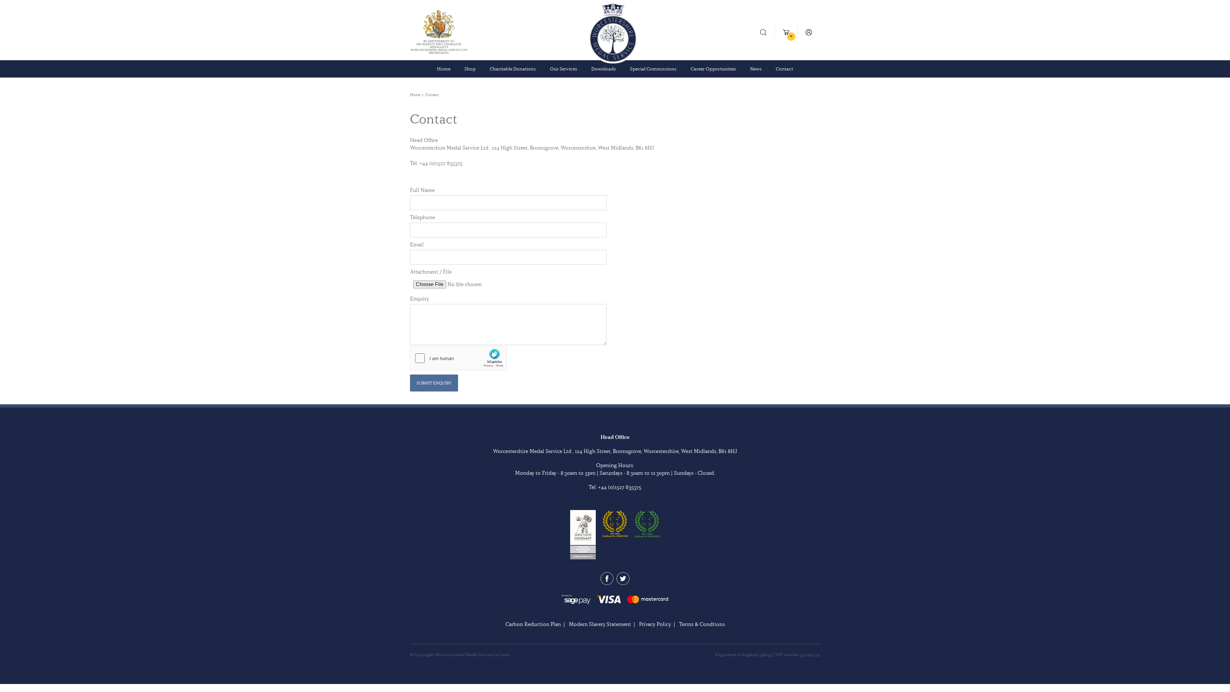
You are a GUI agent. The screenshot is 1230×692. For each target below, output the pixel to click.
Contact (784, 69)
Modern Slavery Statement (600, 624)
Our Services (563, 69)
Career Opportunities (713, 69)
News (756, 69)
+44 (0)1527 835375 (619, 487)
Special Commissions (653, 69)
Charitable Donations (513, 69)
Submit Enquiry (434, 382)
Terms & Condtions (702, 624)
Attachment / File (431, 271)
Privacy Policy (655, 624)
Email (417, 244)
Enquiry (419, 298)
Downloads (603, 69)
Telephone (422, 217)
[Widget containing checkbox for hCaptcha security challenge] (458, 358)
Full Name (422, 190)
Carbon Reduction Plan (533, 624)
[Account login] (809, 32)
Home (443, 69)
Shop (470, 69)
